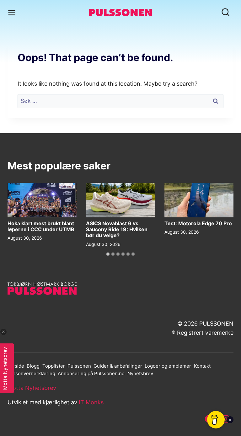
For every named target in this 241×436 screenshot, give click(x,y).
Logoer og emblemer (168, 366)
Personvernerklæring (31, 373)
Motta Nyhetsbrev (32, 388)
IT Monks (91, 402)
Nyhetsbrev (140, 373)
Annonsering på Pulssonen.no (91, 373)
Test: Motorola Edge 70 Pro (198, 223)
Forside (16, 366)
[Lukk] (3, 332)
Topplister (53, 366)
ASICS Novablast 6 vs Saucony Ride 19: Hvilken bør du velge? (116, 229)
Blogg (33, 366)
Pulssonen (79, 366)
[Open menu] (13, 13)
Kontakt (202, 366)
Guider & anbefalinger (118, 366)
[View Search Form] (225, 13)
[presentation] (42, 200)
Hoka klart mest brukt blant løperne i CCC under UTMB (41, 226)
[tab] (108, 254)
